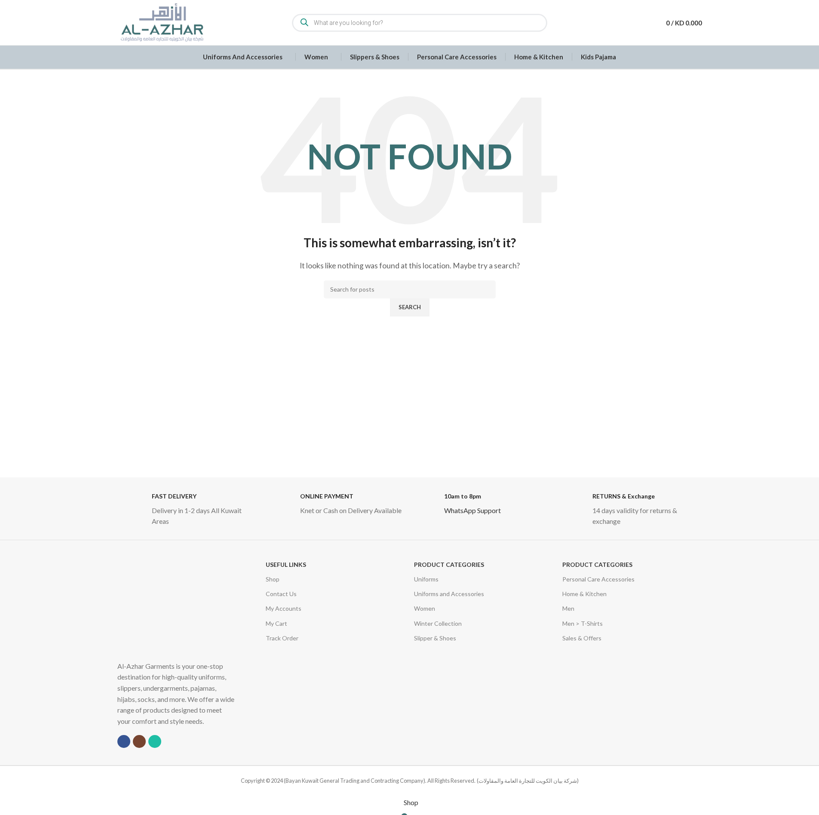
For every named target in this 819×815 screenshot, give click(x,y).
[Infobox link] (187, 509)
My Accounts (283, 608)
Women (424, 608)
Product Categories (449, 564)
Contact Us (281, 593)
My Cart (276, 623)
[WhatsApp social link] (154, 741)
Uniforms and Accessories (449, 593)
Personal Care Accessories (598, 578)
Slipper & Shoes (435, 637)
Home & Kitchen (584, 593)
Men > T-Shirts (582, 623)
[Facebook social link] (123, 741)
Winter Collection (438, 623)
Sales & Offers (581, 637)
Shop (272, 578)
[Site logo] (161, 22)
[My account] (644, 22)
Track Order (282, 637)
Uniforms (426, 578)
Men (568, 608)
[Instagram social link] (139, 741)
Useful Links (286, 564)
